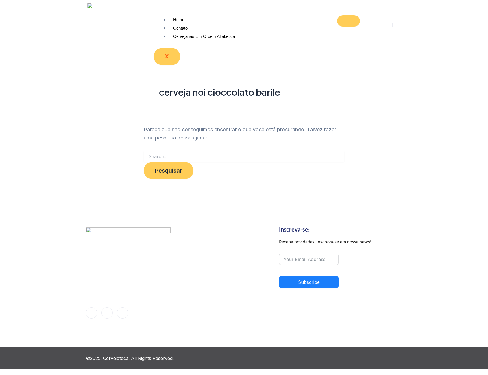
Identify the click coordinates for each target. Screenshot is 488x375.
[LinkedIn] (107, 313)
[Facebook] (91, 313)
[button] (383, 24)
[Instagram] (122, 313)
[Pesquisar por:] (244, 156)
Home (178, 19)
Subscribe (309, 282)
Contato (180, 28)
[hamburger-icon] (348, 21)
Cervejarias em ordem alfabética (204, 36)
